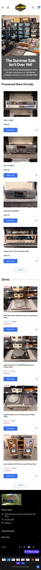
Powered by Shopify (25, 566)
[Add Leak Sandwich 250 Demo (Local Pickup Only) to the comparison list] (36, 476)
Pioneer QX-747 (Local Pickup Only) (16, 251)
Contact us (8, 523)
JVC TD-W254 (9, 166)
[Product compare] (38, 566)
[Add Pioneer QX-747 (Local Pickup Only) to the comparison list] (36, 261)
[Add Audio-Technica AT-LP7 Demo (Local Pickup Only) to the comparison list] (36, 429)
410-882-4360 (9, 519)
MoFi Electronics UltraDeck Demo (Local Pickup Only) (20, 316)
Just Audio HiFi (18, 566)
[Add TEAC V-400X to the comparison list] (36, 130)
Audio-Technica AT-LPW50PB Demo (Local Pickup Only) (19, 366)
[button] (2, 7)
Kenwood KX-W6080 (11, 211)
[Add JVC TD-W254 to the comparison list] (36, 175)
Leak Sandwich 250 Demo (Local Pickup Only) (20, 464)
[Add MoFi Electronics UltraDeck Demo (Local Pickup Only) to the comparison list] (36, 329)
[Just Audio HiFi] (11, 505)
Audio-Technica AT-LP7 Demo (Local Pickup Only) (19, 416)
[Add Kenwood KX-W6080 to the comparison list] (36, 221)
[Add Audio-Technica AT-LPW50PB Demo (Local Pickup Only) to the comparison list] (36, 379)
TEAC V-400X (8, 120)
